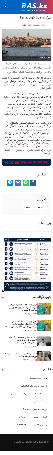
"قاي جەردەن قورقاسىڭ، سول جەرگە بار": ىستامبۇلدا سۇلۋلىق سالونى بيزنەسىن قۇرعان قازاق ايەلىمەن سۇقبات (21, 325)
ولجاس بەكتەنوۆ (40, 425)
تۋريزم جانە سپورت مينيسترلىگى (34, 409)
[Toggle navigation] (49, 6)
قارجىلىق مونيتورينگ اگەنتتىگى (34, 386)
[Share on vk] (18, 183)
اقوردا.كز (22, 417)
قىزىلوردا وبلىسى (40, 417)
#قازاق (28, 207)
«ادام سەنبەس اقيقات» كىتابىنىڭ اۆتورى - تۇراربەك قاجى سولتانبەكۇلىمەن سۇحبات (23, 340)
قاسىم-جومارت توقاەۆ (38, 378)
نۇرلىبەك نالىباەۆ (40, 394)
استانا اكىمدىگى (40, 401)
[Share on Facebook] (33, 183)
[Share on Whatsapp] (26, 183)
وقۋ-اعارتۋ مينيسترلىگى (16, 394)
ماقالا (22, 25)
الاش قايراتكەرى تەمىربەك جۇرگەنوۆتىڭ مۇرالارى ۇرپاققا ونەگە (21, 355)
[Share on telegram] (10, 183)
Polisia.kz (21, 425)
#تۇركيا (40, 207)
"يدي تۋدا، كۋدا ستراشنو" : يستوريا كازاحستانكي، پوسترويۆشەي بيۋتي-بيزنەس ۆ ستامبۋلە (22, 308)
